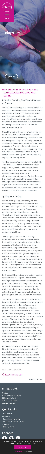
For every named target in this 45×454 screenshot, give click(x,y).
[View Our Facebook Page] (4, 438)
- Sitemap (6, 424)
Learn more (28, 451)
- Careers (6, 416)
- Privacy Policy (8, 427)
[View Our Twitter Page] (11, 438)
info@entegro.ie (8, 403)
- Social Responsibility (11, 419)
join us (11, 76)
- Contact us (7, 414)
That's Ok (22, 447)
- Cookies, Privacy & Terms (13, 421)
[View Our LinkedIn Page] (18, 438)
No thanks (18, 451)
